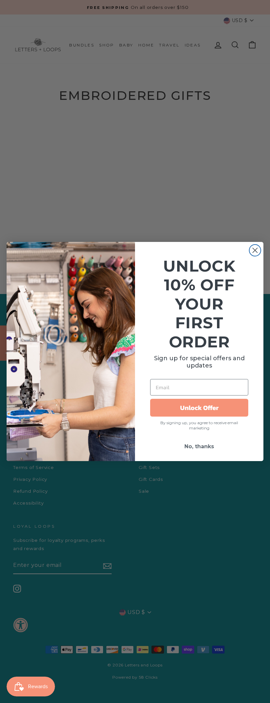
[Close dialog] (255, 250)
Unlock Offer (199, 408)
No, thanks (199, 446)
